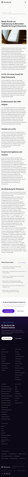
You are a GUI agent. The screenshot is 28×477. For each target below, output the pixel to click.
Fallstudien (17, 398)
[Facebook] (9, 473)
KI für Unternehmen (5, 386)
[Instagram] (4, 473)
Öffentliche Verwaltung (6, 391)
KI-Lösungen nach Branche (7, 456)
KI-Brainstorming (18, 374)
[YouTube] (7, 473)
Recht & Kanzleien (5, 393)
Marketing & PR (4, 407)
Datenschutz (9, 470)
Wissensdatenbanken (5, 363)
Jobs (2, 428)
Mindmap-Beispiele (14, 458)
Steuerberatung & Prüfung (6, 395)
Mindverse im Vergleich (6, 435)
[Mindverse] (6, 2)
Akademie (17, 391)
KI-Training (17, 370)
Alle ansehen (23, 262)
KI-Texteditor (17, 354)
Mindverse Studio (4, 351)
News (10, 12)
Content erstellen (4, 368)
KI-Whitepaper (18, 379)
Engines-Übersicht (19, 395)
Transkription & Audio (19, 356)
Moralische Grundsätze (21, 470)
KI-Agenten (3, 356)
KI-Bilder (3, 370)
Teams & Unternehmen (6, 405)
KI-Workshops (18, 393)
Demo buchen (20, 311)
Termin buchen (4, 437)
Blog (16, 386)
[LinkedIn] (2, 473)
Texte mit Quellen (18, 363)
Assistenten (3, 358)
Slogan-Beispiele (4, 458)
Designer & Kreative (5, 416)
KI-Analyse (17, 365)
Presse (2, 430)
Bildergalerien (22, 458)
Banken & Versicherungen (6, 389)
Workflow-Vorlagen (22, 453)
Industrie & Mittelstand (6, 400)
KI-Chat (3, 354)
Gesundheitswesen (5, 398)
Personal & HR (4, 412)
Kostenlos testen (7, 338)
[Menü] (25, 2)
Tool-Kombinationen (13, 453)
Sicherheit (3, 433)
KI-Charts (17, 377)
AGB (14, 470)
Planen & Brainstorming (20, 372)
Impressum (3, 470)
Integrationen (4, 365)
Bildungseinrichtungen (6, 402)
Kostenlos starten (8, 311)
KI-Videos (17, 351)
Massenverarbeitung (19, 368)
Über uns (3, 426)
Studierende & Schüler (5, 418)
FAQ (16, 400)
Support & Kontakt (19, 402)
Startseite (4, 12)
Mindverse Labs (4, 443)
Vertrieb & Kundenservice (6, 409)
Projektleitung (4, 414)
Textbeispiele (16, 456)
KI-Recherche (18, 361)
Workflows (3, 361)
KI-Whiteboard (18, 358)
